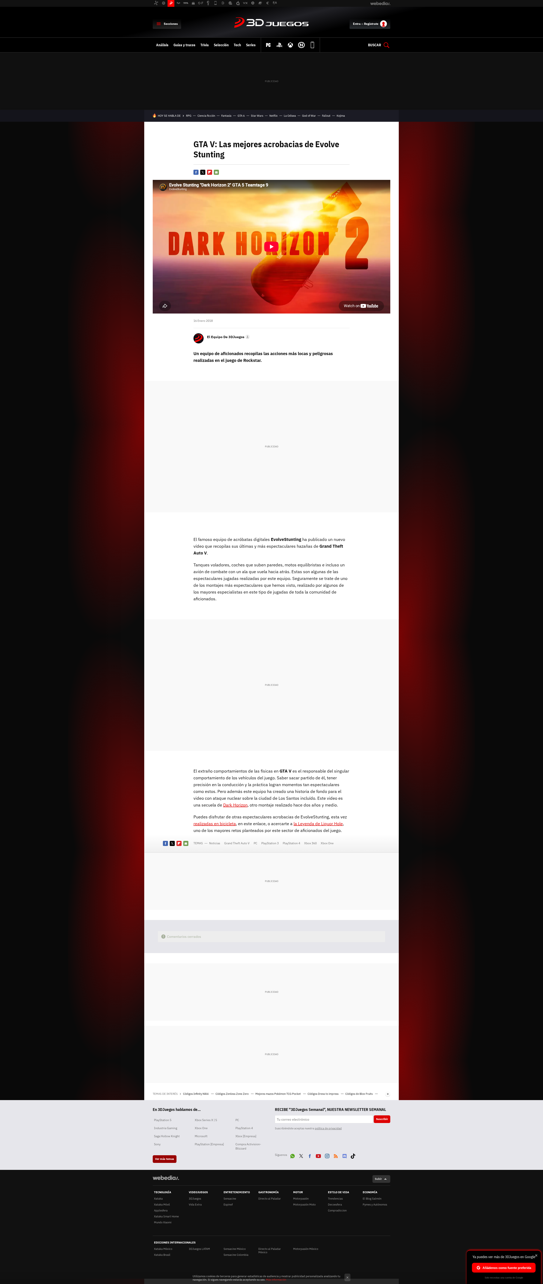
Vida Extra (195, 1204)
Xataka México (163, 1249)
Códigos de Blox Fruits (359, 1094)
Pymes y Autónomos (375, 1204)
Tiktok (353, 1155)
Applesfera (161, 1210)
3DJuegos (271, 23)
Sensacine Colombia (236, 1255)
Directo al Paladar (269, 1198)
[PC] (268, 45)
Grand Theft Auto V (237, 843)
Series (251, 45)
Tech (237, 45)
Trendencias (335, 1198)
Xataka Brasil (162, 1255)
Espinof (228, 1204)
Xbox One (327, 843)
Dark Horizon (235, 805)
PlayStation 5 (162, 1120)
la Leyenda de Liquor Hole (318, 823)
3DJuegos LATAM (199, 1249)
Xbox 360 (310, 843)
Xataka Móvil (162, 1204)
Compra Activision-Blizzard (248, 1146)
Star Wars (257, 116)
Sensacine (230, 1198)
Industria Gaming (165, 1128)
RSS (335, 1155)
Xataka (158, 1198)
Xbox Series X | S (206, 1120)
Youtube (318, 1155)
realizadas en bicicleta (214, 823)
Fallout (326, 116)
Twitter (202, 172)
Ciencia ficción (206, 116)
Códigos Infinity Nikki (196, 1094)
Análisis (162, 45)
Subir (378, 1179)
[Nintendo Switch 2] (301, 45)
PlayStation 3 (270, 843)
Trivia (204, 45)
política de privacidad (328, 1128)
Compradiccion (337, 1210)
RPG (188, 116)
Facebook (196, 172)
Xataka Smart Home (166, 1216)
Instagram (327, 1155)
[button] (228, 336)
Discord (344, 1155)
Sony (157, 1144)
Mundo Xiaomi (162, 1222)
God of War (309, 116)
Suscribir (382, 1119)
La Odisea (290, 116)
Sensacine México (235, 1249)
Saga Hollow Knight (167, 1136)
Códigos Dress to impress (323, 1094)
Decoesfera (335, 1204)
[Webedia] (166, 1177)
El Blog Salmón (372, 1198)
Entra (357, 24)
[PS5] (279, 45)
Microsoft (201, 1136)
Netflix (273, 116)
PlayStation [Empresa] (209, 1144)
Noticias (214, 843)
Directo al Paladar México (269, 1250)
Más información (276, 1279)
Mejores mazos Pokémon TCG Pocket (278, 1094)
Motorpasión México (305, 1249)
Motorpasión (301, 1198)
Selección (221, 45)
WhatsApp (292, 1155)
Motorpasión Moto (304, 1204)
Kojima (341, 116)
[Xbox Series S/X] (290, 45)
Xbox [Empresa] (245, 1136)
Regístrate (371, 24)
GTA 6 (241, 116)
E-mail (216, 172)
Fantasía (226, 116)
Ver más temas (164, 1159)
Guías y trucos (184, 45)
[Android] (312, 45)
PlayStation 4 (291, 843)
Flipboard (209, 172)
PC (255, 843)
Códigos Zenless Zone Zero (232, 1094)
